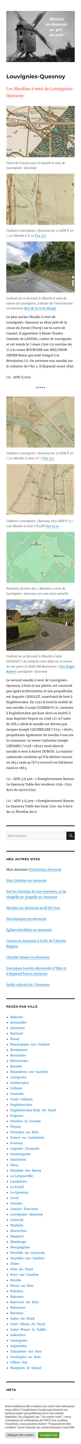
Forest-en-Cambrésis (27, 1137)
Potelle (15, 1280)
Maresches (18, 1231)
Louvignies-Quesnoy (26, 1214)
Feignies (16, 1116)
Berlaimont (19, 1050)
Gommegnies (20, 1154)
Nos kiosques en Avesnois (26, 919)
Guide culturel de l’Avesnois (28, 985)
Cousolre (17, 1094)
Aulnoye (16, 1017)
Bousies (16, 1066)
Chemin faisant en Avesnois (28, 957)
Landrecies (18, 1181)
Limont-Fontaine (24, 1209)
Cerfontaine (19, 1083)
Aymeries (17, 1028)
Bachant (16, 1033)
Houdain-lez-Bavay (25, 1170)
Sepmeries (18, 1346)
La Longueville (21, 1176)
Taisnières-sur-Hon (26, 1351)
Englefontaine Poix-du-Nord (33, 1110)
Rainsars (17, 1297)
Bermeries (18, 1055)
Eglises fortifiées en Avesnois (29, 930)
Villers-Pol (18, 1362)
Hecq (14, 1165)
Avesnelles (18, 1022)
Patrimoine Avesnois (45, 869)
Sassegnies (18, 1340)
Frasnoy (16, 1143)
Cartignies (18, 1077)
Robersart (18, 1307)
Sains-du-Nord (22, 1318)
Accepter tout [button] (48, 1435)
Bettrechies (19, 1061)
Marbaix (16, 1225)
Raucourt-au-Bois (24, 1302)
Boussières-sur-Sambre (29, 1072)
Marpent (17, 1236)
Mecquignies (20, 1247)
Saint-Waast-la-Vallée (28, 1329)
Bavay (14, 1039)
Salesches (17, 1335)
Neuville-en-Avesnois (27, 1253)
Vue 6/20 (52, 526)
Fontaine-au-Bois (24, 1132)
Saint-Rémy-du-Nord (27, 1324)
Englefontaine (21, 1105)
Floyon (15, 1127)
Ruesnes (16, 1313)
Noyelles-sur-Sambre (27, 1258)
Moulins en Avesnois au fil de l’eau (33, 908)
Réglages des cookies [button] (20, 1435)
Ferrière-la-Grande (25, 1121)
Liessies (16, 1203)
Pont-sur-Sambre (24, 1275)
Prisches (16, 1291)
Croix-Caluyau (21, 1099)
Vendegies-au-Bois (25, 1357)
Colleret (16, 1088)
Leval (14, 1198)
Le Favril (17, 1187)
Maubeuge (18, 1242)
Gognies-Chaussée (25, 1148)
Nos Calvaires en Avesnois (26, 880)
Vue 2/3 (40, 236)
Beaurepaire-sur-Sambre (30, 1044)
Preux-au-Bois (22, 1286)
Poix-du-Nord (21, 1269)
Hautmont (18, 1159)
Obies (14, 1264)
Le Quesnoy (19, 1192)
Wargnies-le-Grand (25, 1368)
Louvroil (16, 1220)
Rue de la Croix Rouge (40, 308)
